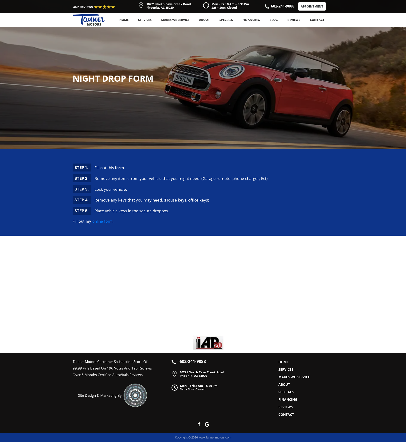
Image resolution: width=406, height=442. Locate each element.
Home (124, 20)
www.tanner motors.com (215, 437)
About (204, 20)
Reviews (293, 20)
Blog (273, 20)
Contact (317, 20)
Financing (251, 20)
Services (145, 20)
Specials (226, 20)
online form (102, 221)
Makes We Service (175, 20)
